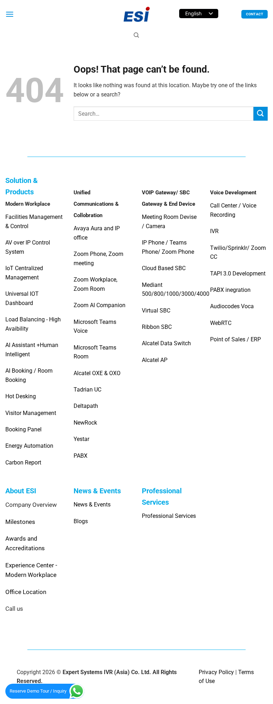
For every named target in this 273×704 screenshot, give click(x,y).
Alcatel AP (154, 360)
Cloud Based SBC (164, 268)
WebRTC (220, 323)
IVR (214, 231)
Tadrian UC (87, 389)
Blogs (81, 521)
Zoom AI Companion (99, 305)
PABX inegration (230, 290)
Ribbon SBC (157, 327)
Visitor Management (30, 413)
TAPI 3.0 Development (238, 273)
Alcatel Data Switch (166, 343)
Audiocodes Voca (232, 306)
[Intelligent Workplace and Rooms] (136, 14)
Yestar (81, 439)
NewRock (85, 422)
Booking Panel (23, 429)
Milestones (20, 521)
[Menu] (9, 14)
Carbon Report (23, 462)
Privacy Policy (216, 672)
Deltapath (86, 406)
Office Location (25, 591)
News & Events (92, 504)
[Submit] (260, 114)
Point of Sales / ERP (235, 339)
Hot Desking (20, 396)
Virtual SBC (156, 310)
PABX (80, 455)
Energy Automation (29, 445)
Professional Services (169, 516)
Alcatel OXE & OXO (97, 373)
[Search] (136, 35)
